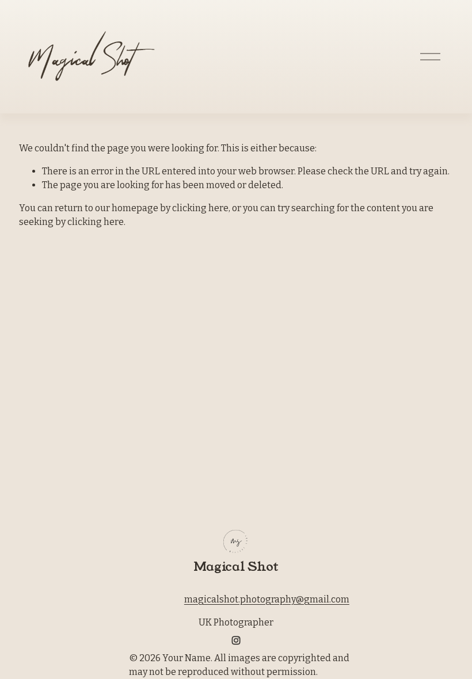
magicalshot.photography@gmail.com (266, 599)
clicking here (200, 208)
